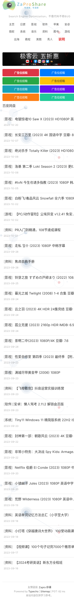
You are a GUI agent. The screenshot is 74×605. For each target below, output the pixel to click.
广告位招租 (21, 72)
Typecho (33, 591)
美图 (39, 39)
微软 (11, 31)
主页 (11, 24)
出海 (16, 39)
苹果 (56, 24)
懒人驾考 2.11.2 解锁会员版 (44, 404)
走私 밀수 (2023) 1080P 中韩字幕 (40, 246)
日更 (22, 24)
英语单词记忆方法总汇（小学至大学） (43, 515)
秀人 (50, 39)
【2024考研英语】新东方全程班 (38, 562)
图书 (56, 31)
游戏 (67, 31)
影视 (34, 24)
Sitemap (45, 591)
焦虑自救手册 (25, 261)
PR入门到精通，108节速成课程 (38, 230)
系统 (22, 31)
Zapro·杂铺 (45, 587)
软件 (45, 24)
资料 (45, 31)
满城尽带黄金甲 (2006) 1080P (37, 372)
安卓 (67, 24)
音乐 (34, 31)
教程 (27, 39)
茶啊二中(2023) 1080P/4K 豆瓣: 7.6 (41, 341)
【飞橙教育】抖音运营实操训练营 (39, 388)
